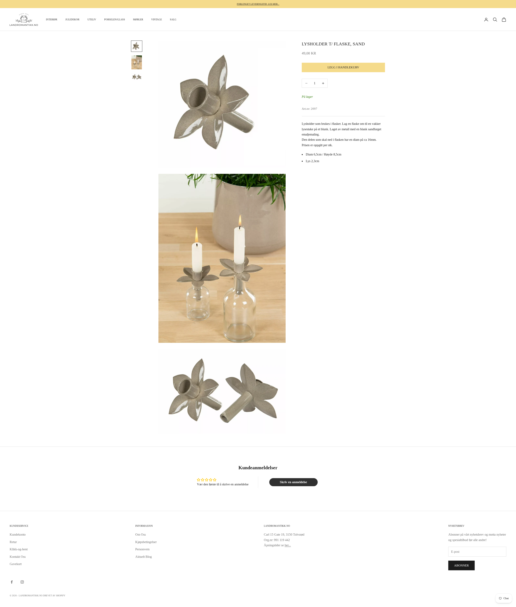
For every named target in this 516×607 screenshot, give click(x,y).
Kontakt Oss (18, 556)
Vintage (156, 19)
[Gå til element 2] (136, 62)
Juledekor (72, 19)
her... (288, 545)
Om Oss (140, 534)
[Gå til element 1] (136, 46)
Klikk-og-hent (19, 549)
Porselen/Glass (114, 19)
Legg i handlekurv (343, 67)
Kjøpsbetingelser (146, 542)
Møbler (138, 19)
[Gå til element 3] (136, 77)
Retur (13, 542)
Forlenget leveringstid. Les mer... (258, 4)
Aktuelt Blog (143, 556)
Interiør (51, 19)
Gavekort (16, 564)
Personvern (142, 549)
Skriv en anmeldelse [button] (293, 482)
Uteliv (91, 19)
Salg (173, 19)
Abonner (461, 565)
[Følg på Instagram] (22, 582)
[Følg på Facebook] (12, 582)
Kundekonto (18, 534)
